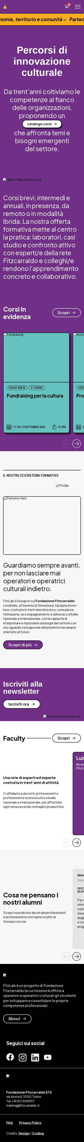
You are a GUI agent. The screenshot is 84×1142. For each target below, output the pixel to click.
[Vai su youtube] (48, 1058)
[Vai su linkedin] (35, 1057)
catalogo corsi (39, 124)
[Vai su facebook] (10, 1057)
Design (24, 1133)
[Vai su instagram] (23, 1057)
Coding (38, 1133)
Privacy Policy (30, 1123)
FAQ (9, 1123)
